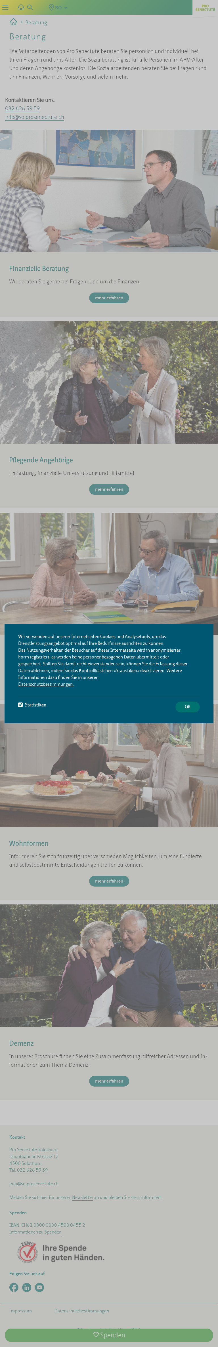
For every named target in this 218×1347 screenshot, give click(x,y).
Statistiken (35, 705)
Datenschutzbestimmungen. (46, 684)
